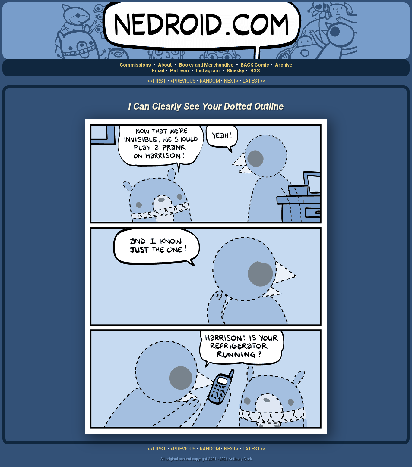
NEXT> (231, 81)
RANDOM (210, 81)
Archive (283, 65)
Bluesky (235, 70)
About (165, 65)
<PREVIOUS (183, 81)
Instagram (208, 70)
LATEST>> (253, 81)
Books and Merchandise (206, 65)
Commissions (135, 65)
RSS (255, 70)
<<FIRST (156, 81)
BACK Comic (255, 65)
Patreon (179, 70)
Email (158, 70)
